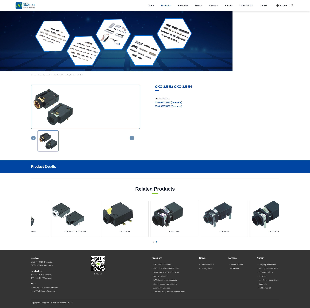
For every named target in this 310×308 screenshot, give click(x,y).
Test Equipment (265, 288)
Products (166, 5)
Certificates (263, 276)
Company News (207, 265)
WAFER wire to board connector (166, 272)
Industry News (207, 268)
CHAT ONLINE (246, 5)
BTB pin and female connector (165, 280)
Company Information (267, 265)
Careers (213, 5)
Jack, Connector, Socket (66, 75)
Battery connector (160, 276)
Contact (263, 5)
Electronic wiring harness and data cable (169, 292)
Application (183, 5)
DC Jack (80, 75)
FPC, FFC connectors (162, 265)
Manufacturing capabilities (269, 280)
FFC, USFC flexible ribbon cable (166, 268)
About (229, 5)
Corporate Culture (266, 272)
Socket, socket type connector (165, 284)
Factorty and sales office (268, 268)
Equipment (263, 284)
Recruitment (234, 268)
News (198, 5)
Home (151, 5)
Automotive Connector (162, 288)
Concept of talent (236, 265)
